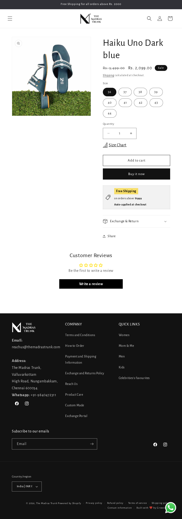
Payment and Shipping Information (80, 359)
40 (110, 102)
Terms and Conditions (80, 335)
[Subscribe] (91, 443)
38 (140, 92)
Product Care (74, 394)
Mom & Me (126, 346)
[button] (10, 18)
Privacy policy (94, 503)
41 (125, 102)
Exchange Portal (76, 416)
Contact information (120, 507)
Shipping (108, 75)
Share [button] (112, 236)
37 (125, 92)
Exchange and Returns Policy (84, 373)
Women (124, 335)
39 (156, 92)
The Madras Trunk (46, 503)
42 (140, 102)
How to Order (74, 346)
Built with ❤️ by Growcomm (153, 507)
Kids (122, 367)
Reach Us (71, 384)
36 (109, 92)
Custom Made (74, 405)
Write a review (91, 284)
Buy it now (136, 174)
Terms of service (137, 503)
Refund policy (115, 503)
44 (110, 113)
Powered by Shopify (69, 503)
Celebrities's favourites (134, 378)
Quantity (108, 123)
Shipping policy (161, 503)
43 (156, 102)
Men (122, 356)
